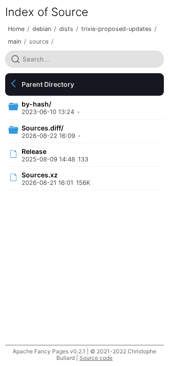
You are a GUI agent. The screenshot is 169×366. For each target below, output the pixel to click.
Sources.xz (40, 175)
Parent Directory (48, 84)
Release (34, 151)
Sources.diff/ (42, 128)
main (14, 41)
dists (66, 28)
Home (16, 28)
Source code (96, 357)
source (38, 41)
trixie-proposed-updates (116, 28)
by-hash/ (36, 104)
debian (41, 28)
